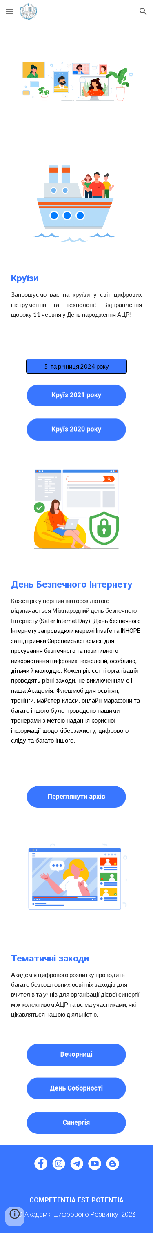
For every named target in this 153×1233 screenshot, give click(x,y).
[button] (10, 11)
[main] (77, 296)
